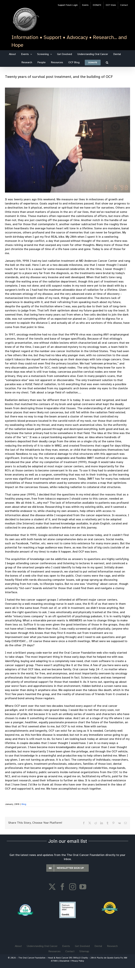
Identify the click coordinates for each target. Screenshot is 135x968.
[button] (107, 62)
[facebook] (62, 886)
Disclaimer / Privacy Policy (71, 961)
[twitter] (52, 886)
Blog (24, 804)
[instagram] (72, 886)
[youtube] (82, 886)
